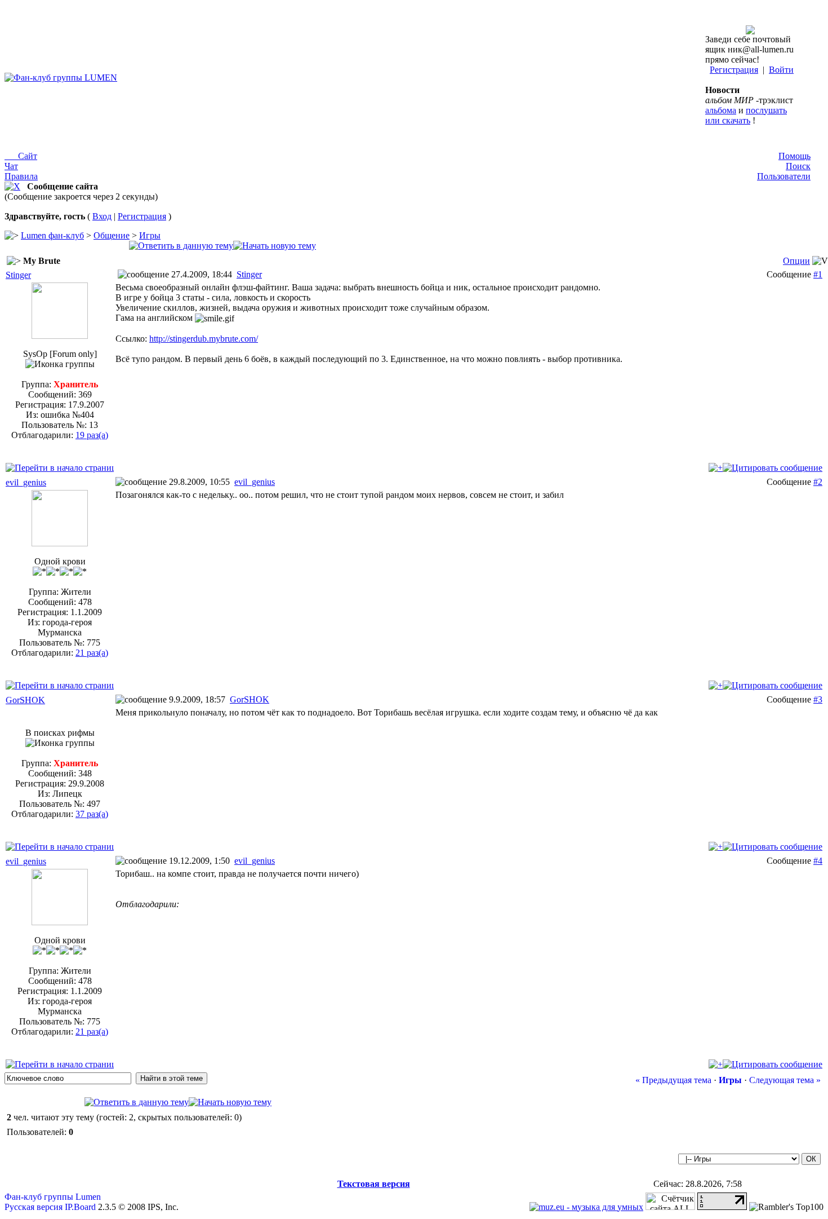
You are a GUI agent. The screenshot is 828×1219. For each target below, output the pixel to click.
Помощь (794, 156)
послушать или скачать (746, 115)
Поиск (798, 166)
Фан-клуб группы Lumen (53, 1197)
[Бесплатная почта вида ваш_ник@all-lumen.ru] (750, 31)
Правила (21, 176)
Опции (796, 261)
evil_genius (26, 482)
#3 (817, 699)
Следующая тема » (785, 1080)
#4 (817, 860)
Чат (11, 166)
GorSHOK (25, 700)
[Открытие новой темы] (274, 245)
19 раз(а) (91, 435)
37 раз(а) (91, 814)
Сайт (21, 156)
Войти (781, 69)
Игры (150, 235)
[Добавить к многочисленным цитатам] (716, 467)
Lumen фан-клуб (52, 235)
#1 (817, 274)
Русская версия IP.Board (50, 1207)
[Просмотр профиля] (60, 336)
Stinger (18, 275)
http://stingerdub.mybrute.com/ (203, 338)
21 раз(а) (91, 652)
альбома (720, 110)
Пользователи (784, 176)
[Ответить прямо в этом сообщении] (772, 467)
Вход (102, 216)
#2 (817, 482)
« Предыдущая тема (673, 1080)
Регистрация (734, 69)
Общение (112, 235)
